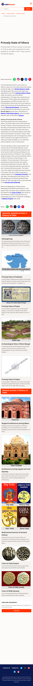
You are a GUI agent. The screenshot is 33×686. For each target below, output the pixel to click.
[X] (25, 668)
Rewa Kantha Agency (12, 107)
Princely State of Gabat (11, 379)
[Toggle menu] (31, 3)
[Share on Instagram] (18, 79)
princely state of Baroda (12, 182)
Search (28, 9)
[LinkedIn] (14, 671)
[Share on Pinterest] (29, 79)
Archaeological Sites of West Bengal (16, 344)
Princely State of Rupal (11, 306)
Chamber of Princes (21, 174)
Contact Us (6, 668)
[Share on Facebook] (26, 79)
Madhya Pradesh (7, 199)
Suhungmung (7, 239)
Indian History (10, 13)
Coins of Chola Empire (10, 563)
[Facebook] (21, 668)
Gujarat (21, 115)
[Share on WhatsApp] (14, 79)
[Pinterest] (29, 668)
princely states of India (23, 93)
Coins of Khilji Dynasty (10, 591)
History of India (20, 13)
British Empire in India (22, 89)
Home (3, 13)
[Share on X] (22, 79)
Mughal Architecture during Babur (15, 423)
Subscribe (16, 610)
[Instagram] (18, 671)
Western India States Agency (10, 113)
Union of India (16, 192)
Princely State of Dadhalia (12, 277)
